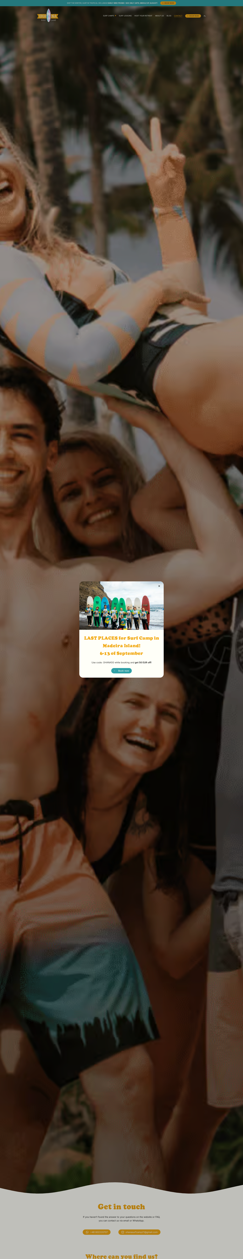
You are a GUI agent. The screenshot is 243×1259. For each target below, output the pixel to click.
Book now (123, 670)
